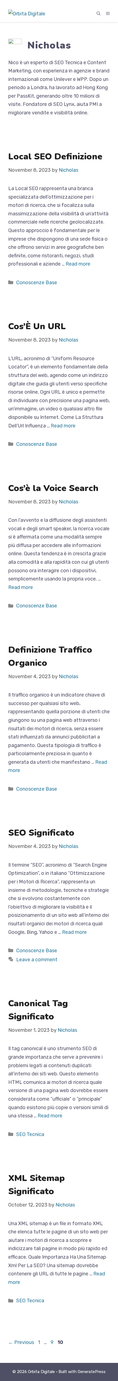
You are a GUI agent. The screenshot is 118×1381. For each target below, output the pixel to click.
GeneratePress (92, 1371)
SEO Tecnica (30, 1134)
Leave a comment (36, 960)
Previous (21, 1342)
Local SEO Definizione (55, 156)
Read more (78, 264)
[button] (98, 13)
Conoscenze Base (36, 283)
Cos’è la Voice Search (53, 488)
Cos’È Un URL (37, 326)
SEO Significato (41, 833)
